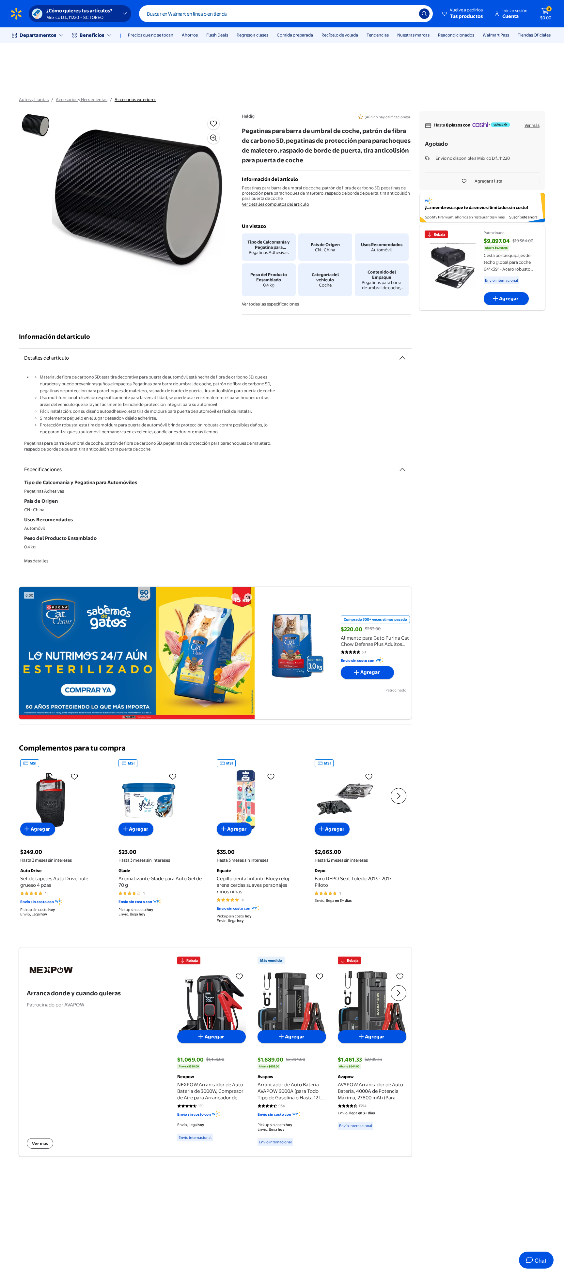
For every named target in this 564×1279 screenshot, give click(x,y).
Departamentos (38, 35)
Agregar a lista (488, 181)
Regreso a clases (252, 34)
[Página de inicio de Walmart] (16, 13)
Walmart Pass (496, 34)
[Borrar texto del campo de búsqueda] (409, 13)
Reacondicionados (456, 34)
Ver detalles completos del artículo (275, 204)
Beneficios (92, 35)
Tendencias (378, 34)
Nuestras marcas (413, 34)
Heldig (248, 116)
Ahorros (190, 34)
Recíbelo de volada (339, 34)
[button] (463, 13)
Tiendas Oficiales (534, 34)
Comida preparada (295, 34)
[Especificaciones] (402, 469)
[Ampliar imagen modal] (213, 138)
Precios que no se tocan (150, 34)
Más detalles (36, 560)
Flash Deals (217, 34)
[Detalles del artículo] (402, 358)
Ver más (532, 125)
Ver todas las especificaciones (270, 303)
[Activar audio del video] (248, 597)
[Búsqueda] (424, 13)
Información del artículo (54, 336)
